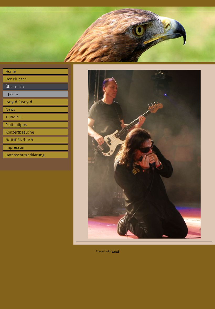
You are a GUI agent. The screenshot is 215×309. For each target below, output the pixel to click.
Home (11, 71)
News (10, 109)
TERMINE (14, 116)
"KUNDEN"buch (19, 139)
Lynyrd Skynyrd (19, 101)
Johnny (13, 94)
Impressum (15, 147)
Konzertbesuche (20, 132)
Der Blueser (16, 78)
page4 (115, 251)
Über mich (15, 86)
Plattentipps (16, 124)
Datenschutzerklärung (25, 154)
